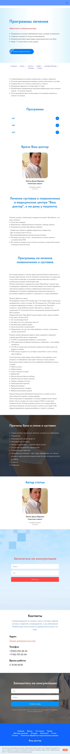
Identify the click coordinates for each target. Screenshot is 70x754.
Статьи (39, 68)
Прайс (38, 66)
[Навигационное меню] (67, 3)
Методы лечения (50, 66)
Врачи (22, 66)
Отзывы (31, 68)
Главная (13, 66)
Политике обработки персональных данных (20, 751)
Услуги (30, 66)
